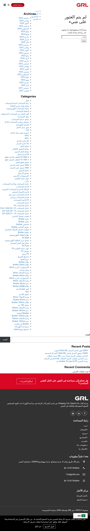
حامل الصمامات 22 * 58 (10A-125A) (14, 208)
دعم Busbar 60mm (21, 299)
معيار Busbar (23, 222)
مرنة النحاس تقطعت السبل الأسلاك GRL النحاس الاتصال (66, 358)
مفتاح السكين (23, 170)
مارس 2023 (24, 61)
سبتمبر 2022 (24, 72)
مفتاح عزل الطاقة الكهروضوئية (17, 240)
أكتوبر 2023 (24, 50)
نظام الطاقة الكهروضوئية (19, 235)
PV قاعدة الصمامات (21, 200)
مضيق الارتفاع (23, 173)
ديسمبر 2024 (24, 18)
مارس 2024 (24, 37)
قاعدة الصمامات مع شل (19, 197)
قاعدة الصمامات (22, 187)
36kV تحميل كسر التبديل (19, 165)
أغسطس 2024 (23, 29)
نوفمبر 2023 (24, 47)
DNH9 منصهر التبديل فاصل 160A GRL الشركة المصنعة (66, 353)
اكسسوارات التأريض (21, 176)
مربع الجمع (25, 259)
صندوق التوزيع (23, 256)
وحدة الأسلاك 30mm (21, 273)
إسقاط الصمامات (22, 111)
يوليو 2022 (25, 77)
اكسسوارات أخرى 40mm (19, 278)
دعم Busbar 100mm (20, 321)
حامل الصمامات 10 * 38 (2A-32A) (15, 211)
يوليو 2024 (25, 31)
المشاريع (35, 16)
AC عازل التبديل (23, 141)
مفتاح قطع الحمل (22, 162)
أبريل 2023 (24, 58)
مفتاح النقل (24, 146)
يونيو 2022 (25, 80)
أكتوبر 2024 (24, 23)
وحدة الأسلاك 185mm (20, 308)
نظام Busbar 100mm (20, 316)
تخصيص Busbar (22, 224)
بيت (36, 11)
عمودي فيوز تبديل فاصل (19, 133)
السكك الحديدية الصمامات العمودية (15, 189)
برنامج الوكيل (18, 5)
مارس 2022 (24, 82)
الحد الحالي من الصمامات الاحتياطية (15, 114)
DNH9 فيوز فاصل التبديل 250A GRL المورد (71, 350)
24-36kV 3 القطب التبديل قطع (17, 157)
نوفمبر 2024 (24, 21)
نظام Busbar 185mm (20, 302)
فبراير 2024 (24, 39)
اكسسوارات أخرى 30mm (19, 267)
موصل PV (25, 251)
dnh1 (27, 138)
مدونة (84, 433)
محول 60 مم (24, 294)
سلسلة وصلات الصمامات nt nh (17, 122)
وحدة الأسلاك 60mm (21, 297)
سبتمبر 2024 (24, 26)
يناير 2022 (25, 85)
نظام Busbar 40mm (21, 275)
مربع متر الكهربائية (22, 326)
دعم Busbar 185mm (20, 310)
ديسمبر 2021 (24, 88)
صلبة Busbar (24, 219)
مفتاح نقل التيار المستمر (19, 243)
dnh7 (27, 135)
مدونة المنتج (81, 500)
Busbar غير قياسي (21, 324)
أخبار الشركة (81, 496)
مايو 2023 (25, 56)
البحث (87, 335)
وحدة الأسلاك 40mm (21, 281)
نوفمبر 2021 (24, 91)
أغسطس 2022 (23, 74)
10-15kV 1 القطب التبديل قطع (17, 160)
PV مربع (25, 254)
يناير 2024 (25, 42)
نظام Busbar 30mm (21, 264)
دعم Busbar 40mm (21, 283)
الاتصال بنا (82, 449)
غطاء (27, 291)
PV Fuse (25, 246)
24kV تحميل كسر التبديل (19, 168)
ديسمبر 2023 (24, 45)
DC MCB (25, 238)
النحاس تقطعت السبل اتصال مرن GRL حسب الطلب (67, 356)
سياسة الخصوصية (49, 510)
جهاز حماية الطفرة (22, 178)
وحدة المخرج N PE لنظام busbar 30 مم (72, 361)
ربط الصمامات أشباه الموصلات (17, 103)
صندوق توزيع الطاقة (21, 329)
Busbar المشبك (23, 313)
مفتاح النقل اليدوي (22, 152)
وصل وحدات (24, 270)
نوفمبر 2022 (24, 66)
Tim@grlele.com (73, 474)
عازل (27, 181)
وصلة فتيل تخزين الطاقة (19, 106)
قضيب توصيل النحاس (20, 216)
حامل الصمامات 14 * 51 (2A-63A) (15, 213)
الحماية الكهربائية (22, 125)
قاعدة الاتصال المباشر (20, 192)
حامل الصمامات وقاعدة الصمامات (15, 184)
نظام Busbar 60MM (21, 286)
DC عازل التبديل (22, 143)
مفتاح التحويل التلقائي (20, 149)
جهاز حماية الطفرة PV (20, 248)
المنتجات (35, 14)
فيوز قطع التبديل (22, 289)
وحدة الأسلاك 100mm (20, 318)
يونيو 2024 (25, 34)
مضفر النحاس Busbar (20, 227)
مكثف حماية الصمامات (20, 119)
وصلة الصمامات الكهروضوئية (17, 108)
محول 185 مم (23, 305)
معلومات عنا (81, 445)
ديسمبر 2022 (24, 64)
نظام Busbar (24, 262)
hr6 (27, 130)
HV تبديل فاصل (23, 154)
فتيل (27, 100)
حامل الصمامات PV (21, 205)
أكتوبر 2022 (24, 69)
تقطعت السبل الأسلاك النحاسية (17, 230)
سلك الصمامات (23, 117)
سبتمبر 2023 (24, 53)
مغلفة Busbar (23, 232)
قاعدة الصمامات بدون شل (19, 195)
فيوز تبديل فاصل (22, 127)
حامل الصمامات (23, 203)
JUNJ (58, 510)
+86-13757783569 (72, 468)
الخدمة (35, 19)
